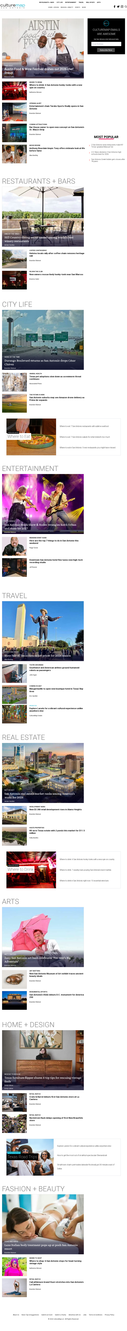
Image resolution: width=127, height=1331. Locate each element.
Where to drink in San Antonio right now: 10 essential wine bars (84, 881)
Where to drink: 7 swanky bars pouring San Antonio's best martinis (85, 870)
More (84, 7)
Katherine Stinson (35, 92)
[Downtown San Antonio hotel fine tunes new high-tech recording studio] (14, 567)
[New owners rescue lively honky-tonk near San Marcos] (14, 280)
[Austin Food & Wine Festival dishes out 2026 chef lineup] (43, 49)
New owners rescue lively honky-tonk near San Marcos (56, 274)
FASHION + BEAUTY (33, 1189)
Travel (81, 2)
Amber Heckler (9, 245)
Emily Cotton (8, 1085)
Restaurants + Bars (46, 2)
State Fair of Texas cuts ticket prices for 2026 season (37, 655)
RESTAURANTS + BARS (38, 181)
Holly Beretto (33, 838)
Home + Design (53, 7)
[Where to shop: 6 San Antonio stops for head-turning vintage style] (14, 1266)
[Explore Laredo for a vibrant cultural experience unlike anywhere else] (14, 714)
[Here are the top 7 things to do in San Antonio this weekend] (14, 546)
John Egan (33, 675)
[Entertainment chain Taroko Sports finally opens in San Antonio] (14, 111)
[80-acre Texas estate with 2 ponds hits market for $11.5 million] (14, 836)
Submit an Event (46, 1315)
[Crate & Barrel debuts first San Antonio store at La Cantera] (14, 1102)
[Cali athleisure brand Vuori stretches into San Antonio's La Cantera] (14, 1287)
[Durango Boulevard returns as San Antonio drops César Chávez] (43, 340)
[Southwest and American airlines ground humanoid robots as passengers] (14, 673)
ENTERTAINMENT (30, 468)
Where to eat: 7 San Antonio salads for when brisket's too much (85, 437)
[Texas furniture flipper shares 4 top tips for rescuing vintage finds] (43, 1060)
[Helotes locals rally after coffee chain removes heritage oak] (14, 259)
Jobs (84, 1315)
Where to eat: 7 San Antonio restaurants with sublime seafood (84, 426)
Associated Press (35, 384)
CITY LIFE (17, 304)
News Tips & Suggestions (30, 1315)
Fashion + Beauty (67, 7)
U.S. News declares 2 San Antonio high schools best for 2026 (106, 153)
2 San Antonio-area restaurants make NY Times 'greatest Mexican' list (107, 146)
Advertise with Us (75, 1315)
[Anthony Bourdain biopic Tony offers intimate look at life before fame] (14, 154)
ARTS (10, 901)
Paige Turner (33, 548)
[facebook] (114, 6)
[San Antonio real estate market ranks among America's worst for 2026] (43, 773)
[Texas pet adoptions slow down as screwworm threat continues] (14, 382)
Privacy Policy (109, 1315)
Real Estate (90, 2)
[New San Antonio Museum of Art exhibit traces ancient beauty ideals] (14, 979)
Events (77, 7)
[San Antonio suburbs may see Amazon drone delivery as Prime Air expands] (14, 403)
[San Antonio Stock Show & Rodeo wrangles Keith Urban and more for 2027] (43, 504)
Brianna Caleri (9, 77)
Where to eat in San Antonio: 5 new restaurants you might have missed (87, 447)
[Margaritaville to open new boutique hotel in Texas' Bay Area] (14, 694)
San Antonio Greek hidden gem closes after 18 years (108, 160)
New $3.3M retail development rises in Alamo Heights (55, 809)
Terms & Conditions (95, 1315)
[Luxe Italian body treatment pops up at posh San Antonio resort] (43, 1225)
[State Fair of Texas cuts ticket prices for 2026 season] (43, 631)
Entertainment (70, 2)
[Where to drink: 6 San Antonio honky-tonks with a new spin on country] (14, 90)
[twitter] (118, 6)
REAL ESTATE (23, 737)
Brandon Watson (35, 113)
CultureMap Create (35, 715)
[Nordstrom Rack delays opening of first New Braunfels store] (14, 1123)
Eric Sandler (33, 696)
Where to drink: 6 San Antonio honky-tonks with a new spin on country (87, 859)
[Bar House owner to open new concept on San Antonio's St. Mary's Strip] (14, 133)
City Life (60, 2)
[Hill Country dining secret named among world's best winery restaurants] (43, 217)
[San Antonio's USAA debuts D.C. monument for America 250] (14, 1000)
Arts (99, 2)
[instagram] (122, 6)
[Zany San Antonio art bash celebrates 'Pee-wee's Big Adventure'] (43, 937)
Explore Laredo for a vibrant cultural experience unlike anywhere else (84, 1146)
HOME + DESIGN (28, 1025)
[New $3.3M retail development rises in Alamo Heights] (14, 815)
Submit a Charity (60, 1315)
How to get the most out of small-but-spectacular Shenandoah (82, 1155)
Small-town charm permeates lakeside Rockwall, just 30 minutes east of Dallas (85, 1167)
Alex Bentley (33, 155)
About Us (16, 1315)
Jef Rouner (33, 567)
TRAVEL (14, 596)
